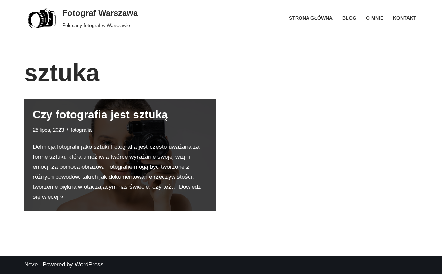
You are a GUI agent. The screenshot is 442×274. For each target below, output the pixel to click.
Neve (31, 264)
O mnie (374, 18)
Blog (349, 18)
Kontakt (404, 18)
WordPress (89, 264)
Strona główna (311, 18)
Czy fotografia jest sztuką (100, 114)
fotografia (81, 130)
